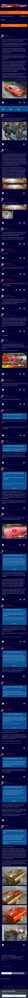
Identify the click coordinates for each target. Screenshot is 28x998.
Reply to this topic (14, 25)
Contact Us (17, 986)
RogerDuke (19, 446)
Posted (10, 36)
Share (7, 973)
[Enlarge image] (14, 180)
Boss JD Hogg (19, 686)
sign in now (7, 958)
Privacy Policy (11, 986)
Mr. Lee (3, 19)
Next (23, 30)
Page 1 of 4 (13, 30)
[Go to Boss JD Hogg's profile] (2, 605)
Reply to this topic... (8, 966)
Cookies (23, 986)
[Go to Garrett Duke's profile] (2, 250)
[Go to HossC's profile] (2, 396)
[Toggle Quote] (4, 414)
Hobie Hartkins (20, 473)
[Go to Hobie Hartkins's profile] (2, 280)
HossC (18, 414)
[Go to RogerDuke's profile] (2, 264)
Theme (4, 986)
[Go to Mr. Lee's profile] (2, 36)
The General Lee (12, 21)
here (21, 590)
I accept (14, 995)
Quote (6, 102)
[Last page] (26, 30)
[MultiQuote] (3, 102)
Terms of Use (20, 992)
